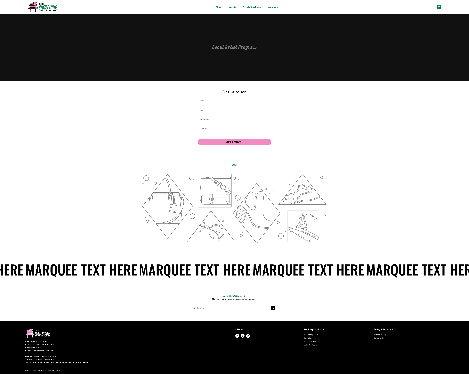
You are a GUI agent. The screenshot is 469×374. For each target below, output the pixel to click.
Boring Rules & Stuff (383, 329)
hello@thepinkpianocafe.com (39, 351)
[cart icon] (439, 7)
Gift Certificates (311, 341)
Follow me (239, 329)
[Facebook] (237, 335)
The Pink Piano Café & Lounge (46, 370)
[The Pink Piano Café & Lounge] (43, 7)
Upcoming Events (312, 335)
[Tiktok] (248, 335)
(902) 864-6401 (33, 348)
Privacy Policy (380, 335)
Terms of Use (380, 338)
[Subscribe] (273, 308)
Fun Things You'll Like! (314, 329)
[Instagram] (242, 335)
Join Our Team (310, 345)
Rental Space (310, 338)
